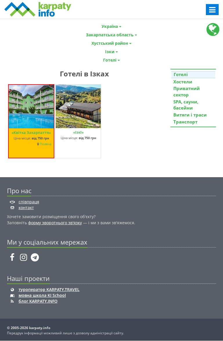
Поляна (45, 144)
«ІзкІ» (78, 132)
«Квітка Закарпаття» (31, 132)
